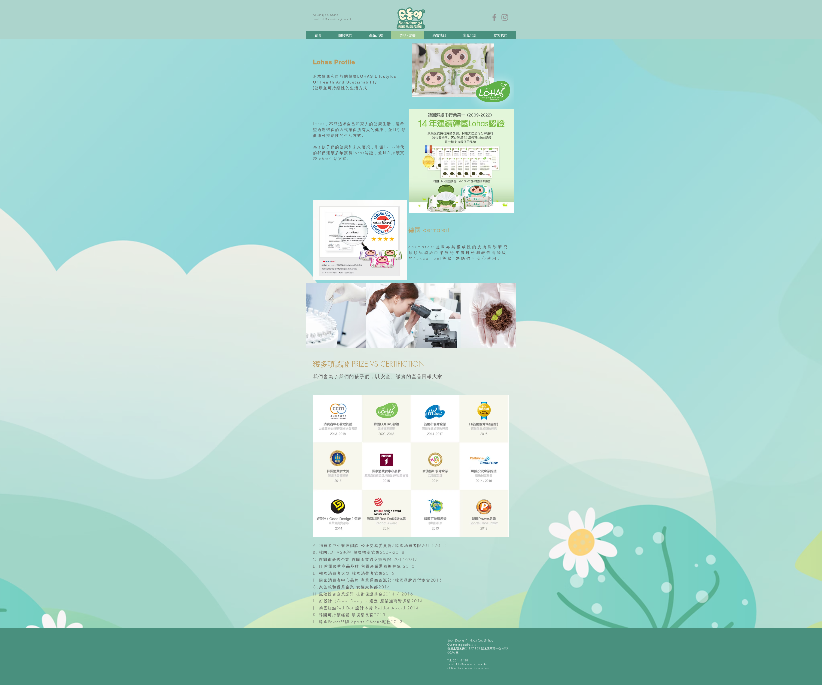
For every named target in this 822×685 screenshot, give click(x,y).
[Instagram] (504, 17)
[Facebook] (494, 17)
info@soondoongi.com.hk (336, 19)
